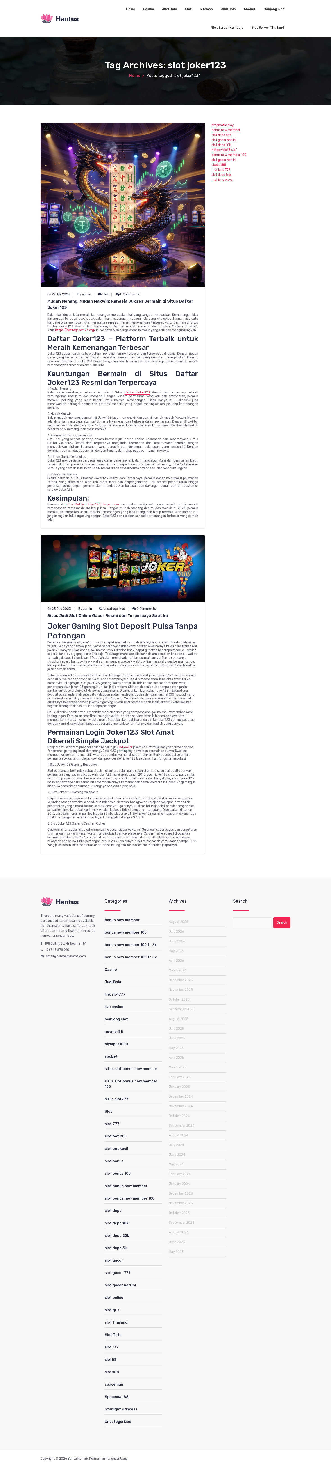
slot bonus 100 (118, 1173)
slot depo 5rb (221, 175)
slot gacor (114, 1260)
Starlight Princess (121, 1409)
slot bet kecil (116, 1149)
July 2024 (176, 1145)
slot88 (111, 1359)
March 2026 (177, 970)
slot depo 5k (116, 1248)
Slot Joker (124, 747)
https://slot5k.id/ (224, 150)
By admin (84, 294)
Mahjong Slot (273, 9)
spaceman (114, 1384)
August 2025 (178, 1019)
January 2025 (179, 1087)
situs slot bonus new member (131, 1069)
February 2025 (180, 1077)
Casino (148, 9)
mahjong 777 (221, 170)
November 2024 (181, 1106)
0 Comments (129, 294)
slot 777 (112, 1124)
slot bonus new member (126, 1186)
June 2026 (177, 941)
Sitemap (206, 9)
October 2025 (179, 999)
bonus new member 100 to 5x (131, 957)
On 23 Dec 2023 (59, 609)
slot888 (112, 1372)
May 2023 (176, 1252)
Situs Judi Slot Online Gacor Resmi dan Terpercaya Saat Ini (107, 615)
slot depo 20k (117, 1235)
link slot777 (115, 994)
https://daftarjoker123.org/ (75, 330)
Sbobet (249, 9)
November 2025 (181, 990)
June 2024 (177, 1155)
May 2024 (176, 1164)
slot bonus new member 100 (129, 1198)
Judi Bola (169, 9)
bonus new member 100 (229, 155)
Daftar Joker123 (137, 392)
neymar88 (114, 1031)
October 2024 (179, 1116)
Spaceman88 (117, 1397)
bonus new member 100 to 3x (131, 945)
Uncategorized (114, 609)
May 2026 (176, 951)
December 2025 (181, 980)
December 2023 (181, 1193)
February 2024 (180, 1174)
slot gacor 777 (118, 1273)
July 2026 (176, 932)
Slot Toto (113, 1335)
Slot (188, 9)
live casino (114, 1007)
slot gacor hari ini (224, 140)
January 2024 (179, 1184)
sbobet (111, 1056)
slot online (114, 1297)
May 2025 (176, 1048)
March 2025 (177, 1067)
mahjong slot (116, 1019)
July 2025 (176, 1029)
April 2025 (176, 1058)
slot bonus (114, 1161)
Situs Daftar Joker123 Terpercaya (92, 504)
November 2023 (181, 1203)
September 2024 (181, 1126)
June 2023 (177, 1242)
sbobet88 (219, 165)
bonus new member (226, 130)
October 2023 (179, 1213)
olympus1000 (116, 1044)
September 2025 (181, 1009)
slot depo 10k (221, 145)
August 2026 (178, 922)
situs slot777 (116, 1099)
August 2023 (178, 1232)
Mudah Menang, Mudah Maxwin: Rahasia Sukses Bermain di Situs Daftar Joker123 (120, 304)
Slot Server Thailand (268, 28)
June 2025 (177, 1038)
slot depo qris (221, 135)
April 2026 (176, 961)
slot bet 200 (116, 1136)
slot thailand (116, 1322)
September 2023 (181, 1223)
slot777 (111, 1347)
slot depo (113, 1211)
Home (130, 9)
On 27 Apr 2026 (58, 294)
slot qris (112, 1310)
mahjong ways (222, 180)
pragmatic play (223, 125)
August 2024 (178, 1135)
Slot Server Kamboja (227, 28)
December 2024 (181, 1096)
